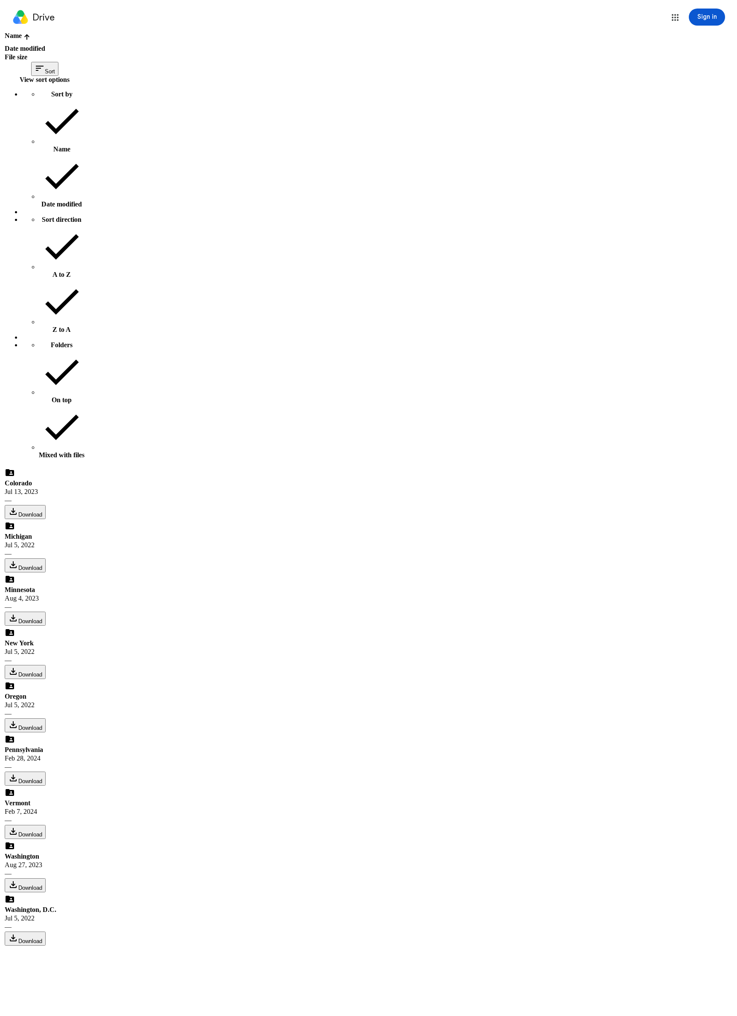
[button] (675, 17)
